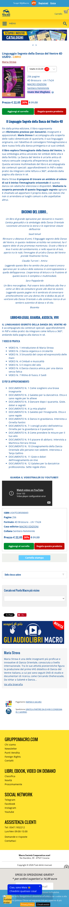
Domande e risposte (16, 836)
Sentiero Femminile (38, 88)
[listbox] (42, 69)
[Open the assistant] (7, 899)
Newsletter (11, 748)
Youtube (9, 811)
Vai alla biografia (13, 684)
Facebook (10, 803)
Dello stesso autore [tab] (13, 574)
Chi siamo (10, 744)
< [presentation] (33, 45)
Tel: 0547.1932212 (15, 827)
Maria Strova (9, 61)
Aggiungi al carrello (18, 111)
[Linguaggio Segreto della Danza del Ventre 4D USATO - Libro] (13, 81)
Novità (8, 780)
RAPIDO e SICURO (34, 702)
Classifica (10, 776)
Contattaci (10, 840)
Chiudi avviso (43, 904)
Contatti (9, 760)
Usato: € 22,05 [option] (39, 69)
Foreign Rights (13, 756)
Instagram (10, 807)
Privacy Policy (27, 904)
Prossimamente (13, 784)
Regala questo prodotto (50, 111)
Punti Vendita (12, 752)
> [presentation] (36, 45)
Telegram (10, 799)
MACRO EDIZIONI (37, 84)
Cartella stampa (34, 557)
